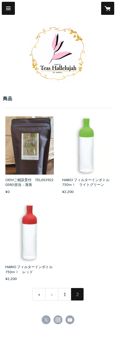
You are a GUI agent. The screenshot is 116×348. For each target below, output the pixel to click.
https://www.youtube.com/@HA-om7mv (69, 319)
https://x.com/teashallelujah (46, 319)
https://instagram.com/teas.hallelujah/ (58, 319)
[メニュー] (8, 8)
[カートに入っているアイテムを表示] (107, 8)
